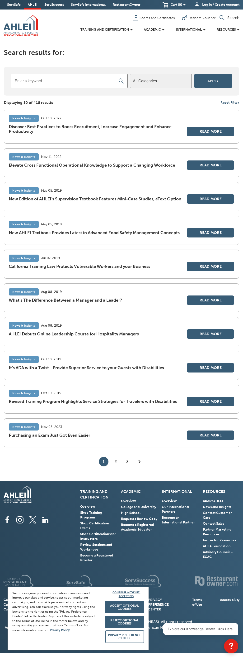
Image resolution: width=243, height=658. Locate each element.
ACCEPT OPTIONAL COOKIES (124, 607)
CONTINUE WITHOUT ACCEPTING (126, 594)
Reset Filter (229, 103)
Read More (211, 131)
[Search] (121, 81)
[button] (174, 5)
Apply (213, 81)
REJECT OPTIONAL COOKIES (124, 622)
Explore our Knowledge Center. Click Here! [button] (201, 629)
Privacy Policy (60, 630)
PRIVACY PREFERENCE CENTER (158, 604)
